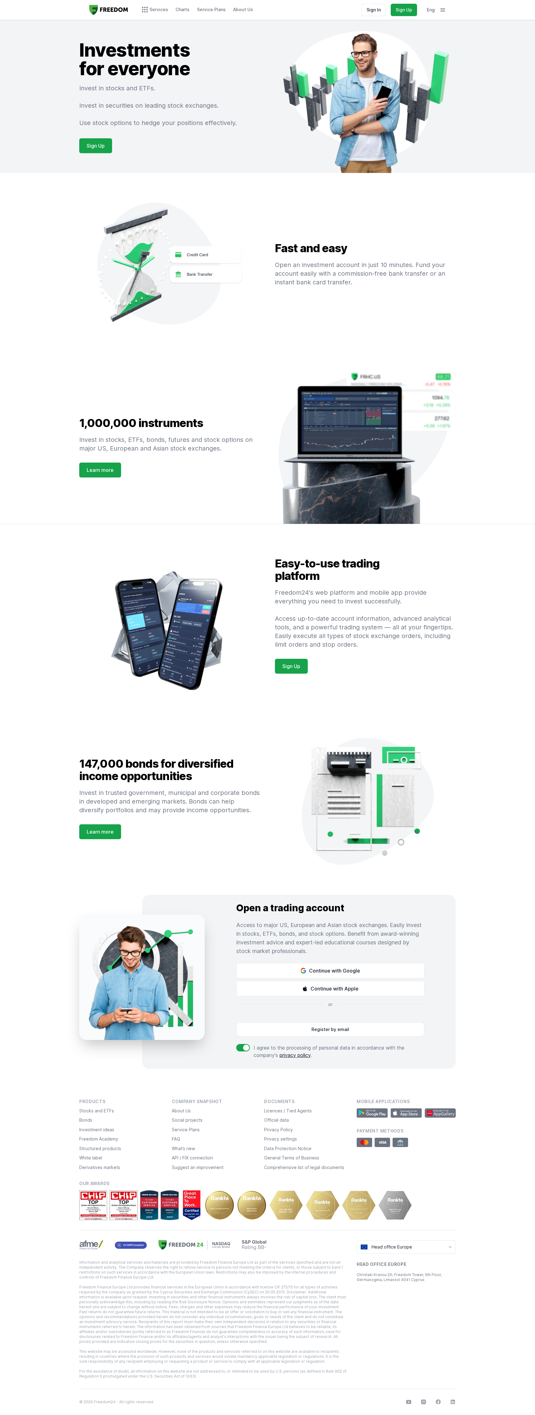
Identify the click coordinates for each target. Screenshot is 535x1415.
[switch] (243, 1047)
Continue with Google (334, 971)
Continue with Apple (335, 989)
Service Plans (186, 1129)
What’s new (183, 1148)
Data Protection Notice (287, 1148)
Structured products (100, 1148)
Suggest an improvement (198, 1167)
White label (90, 1157)
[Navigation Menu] (443, 10)
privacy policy (295, 1055)
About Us (181, 1110)
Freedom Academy (98, 1138)
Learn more (100, 470)
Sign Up (404, 9)
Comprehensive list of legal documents (304, 1167)
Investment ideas (96, 1129)
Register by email (330, 1029)
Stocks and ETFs (96, 1110)
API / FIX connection (192, 1157)
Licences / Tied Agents (288, 1110)
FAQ (176, 1138)
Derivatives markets (99, 1167)
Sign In (374, 9)
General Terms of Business (291, 1157)
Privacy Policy (278, 1129)
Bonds (85, 1120)
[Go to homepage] (108, 10)
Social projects (187, 1120)
